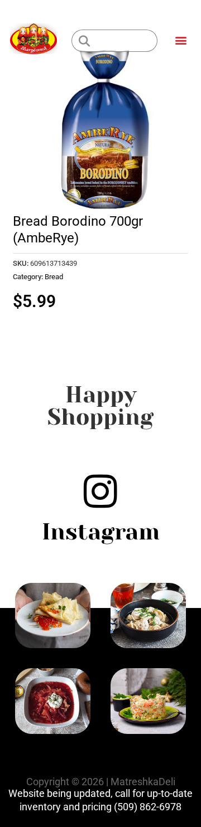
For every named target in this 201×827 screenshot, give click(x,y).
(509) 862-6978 (147, 807)
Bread (54, 277)
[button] (180, 40)
